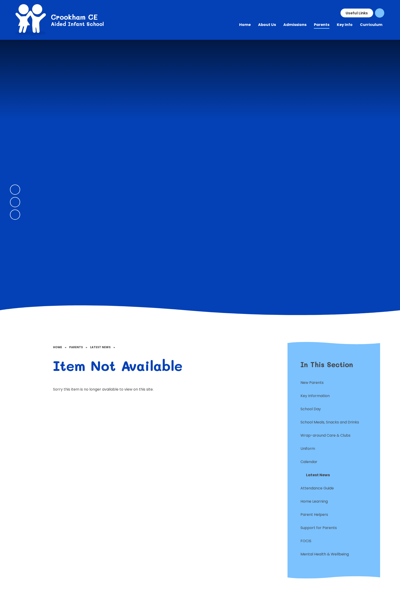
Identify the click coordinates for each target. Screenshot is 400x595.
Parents (76, 347)
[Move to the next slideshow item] (15, 202)
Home (57, 347)
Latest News (100, 347)
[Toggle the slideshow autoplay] (15, 215)
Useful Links (357, 13)
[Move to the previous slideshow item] (15, 190)
